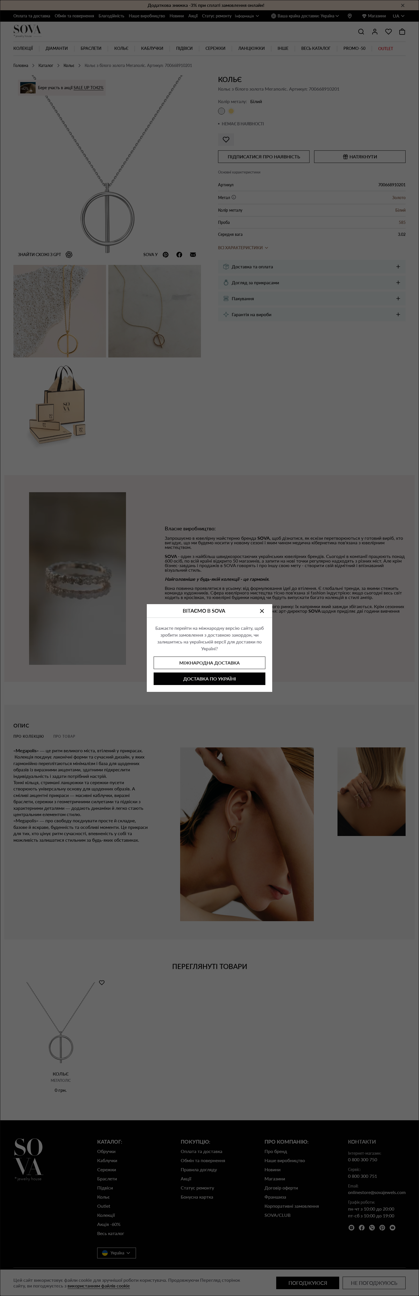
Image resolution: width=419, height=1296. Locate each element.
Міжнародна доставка (209, 662)
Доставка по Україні (209, 678)
